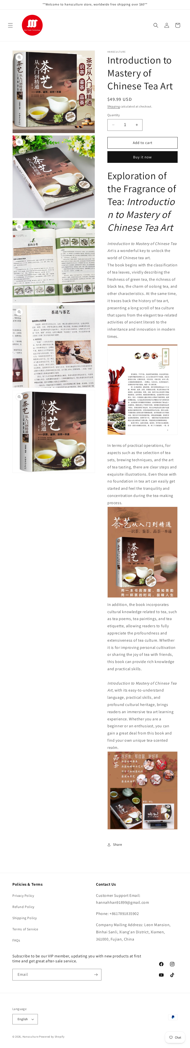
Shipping (113, 106)
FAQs (16, 940)
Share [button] (117, 844)
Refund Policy (23, 907)
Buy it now (142, 157)
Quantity (113, 115)
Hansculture (31, 1036)
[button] (10, 25)
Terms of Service (25, 929)
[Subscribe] (95, 974)
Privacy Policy (23, 895)
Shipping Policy (24, 918)
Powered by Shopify (52, 1036)
